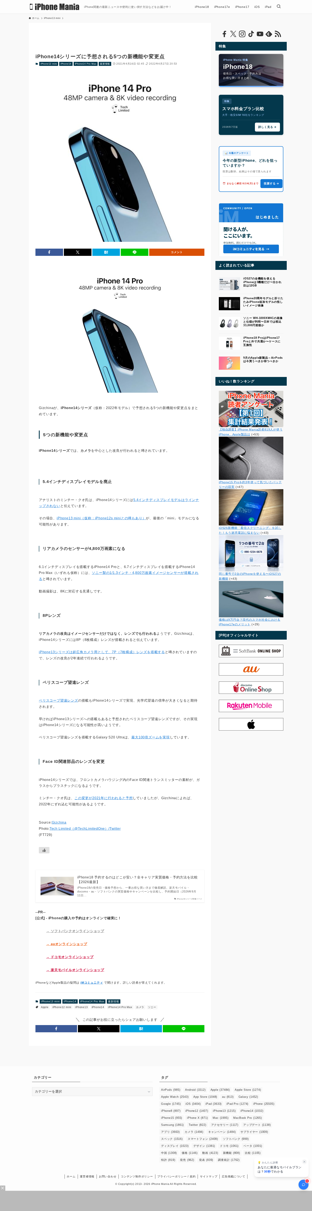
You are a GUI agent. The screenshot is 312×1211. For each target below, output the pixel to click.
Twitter (197, 1124)
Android (195, 1089)
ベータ (252, 1145)
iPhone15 (171, 1117)
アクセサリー (224, 1124)
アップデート (257, 1124)
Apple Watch (174, 1096)
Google (171, 1103)
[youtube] (260, 34)
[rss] (278, 34)
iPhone (263, 1103)
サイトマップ (209, 1176)
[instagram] (242, 34)
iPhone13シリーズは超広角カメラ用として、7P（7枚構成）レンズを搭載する (102, 652)
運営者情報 (87, 1176)
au (227, 1096)
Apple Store (248, 1089)
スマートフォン (203, 1138)
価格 (189, 1152)
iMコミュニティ (91, 982)
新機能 (231, 1152)
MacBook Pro (247, 1117)
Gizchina (59, 822)
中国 (169, 1152)
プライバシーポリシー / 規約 (176, 1176)
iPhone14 (65, 63)
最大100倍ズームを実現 (150, 737)
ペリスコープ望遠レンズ (58, 700)
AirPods (170, 1089)
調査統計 (229, 1159)
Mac (220, 1117)
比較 (253, 1152)
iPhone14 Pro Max (86, 63)
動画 (210, 1152)
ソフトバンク (236, 1138)
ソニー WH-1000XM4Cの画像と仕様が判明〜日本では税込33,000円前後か (262, 321)
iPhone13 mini (49, 63)
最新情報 (105, 63)
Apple (45, 1007)
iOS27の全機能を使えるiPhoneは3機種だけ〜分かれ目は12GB (262, 282)
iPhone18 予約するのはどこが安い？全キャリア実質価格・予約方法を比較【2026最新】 (137, 879)
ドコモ (229, 1145)
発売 (187, 1159)
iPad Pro (237, 1103)
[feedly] (269, 34)
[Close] (2, 1188)
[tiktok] (251, 34)
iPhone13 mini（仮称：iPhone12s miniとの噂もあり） (101, 518)
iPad (213, 1103)
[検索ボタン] (278, 7)
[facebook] (224, 34)
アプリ (170, 1131)
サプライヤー (254, 1131)
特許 (168, 1159)
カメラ (140, 1007)
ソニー (152, 1007)
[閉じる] (304, 1161)
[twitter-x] (233, 34)
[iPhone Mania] (55, 6)
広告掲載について (233, 1176)
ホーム (71, 1176)
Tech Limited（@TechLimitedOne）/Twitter (85, 828)
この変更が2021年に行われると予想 (103, 798)
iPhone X (197, 1117)
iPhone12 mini (61, 1007)
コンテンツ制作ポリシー (137, 1176)
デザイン (204, 1145)
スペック (172, 1138)
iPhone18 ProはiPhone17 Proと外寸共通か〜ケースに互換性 (262, 341)
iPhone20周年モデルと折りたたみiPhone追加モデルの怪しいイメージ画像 (263, 302)
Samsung (172, 1124)
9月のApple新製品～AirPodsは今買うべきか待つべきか (263, 359)
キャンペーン (222, 1131)
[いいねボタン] (44, 850)
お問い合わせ (108, 1176)
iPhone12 (196, 1110)
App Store (205, 1096)
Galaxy (248, 1096)
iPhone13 (81, 1007)
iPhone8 (170, 1110)
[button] (49, 252)
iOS (193, 1103)
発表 (206, 1159)
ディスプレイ (174, 1145)
